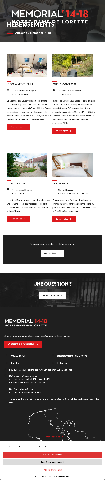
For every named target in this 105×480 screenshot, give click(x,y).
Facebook (16, 363)
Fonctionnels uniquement (52, 462)
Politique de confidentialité (45, 476)
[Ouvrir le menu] (99, 16)
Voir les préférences (52, 469)
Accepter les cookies (52, 454)
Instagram (62, 363)
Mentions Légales (62, 476)
